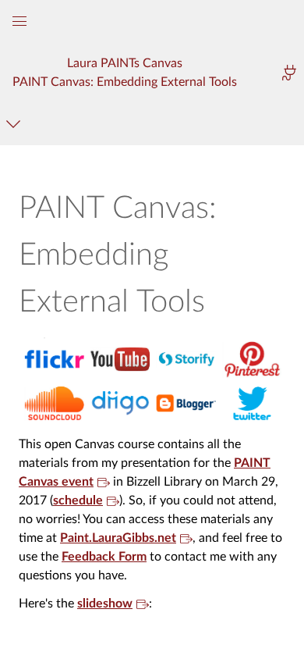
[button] (125, 72)
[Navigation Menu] (16, 123)
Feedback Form (104, 556)
